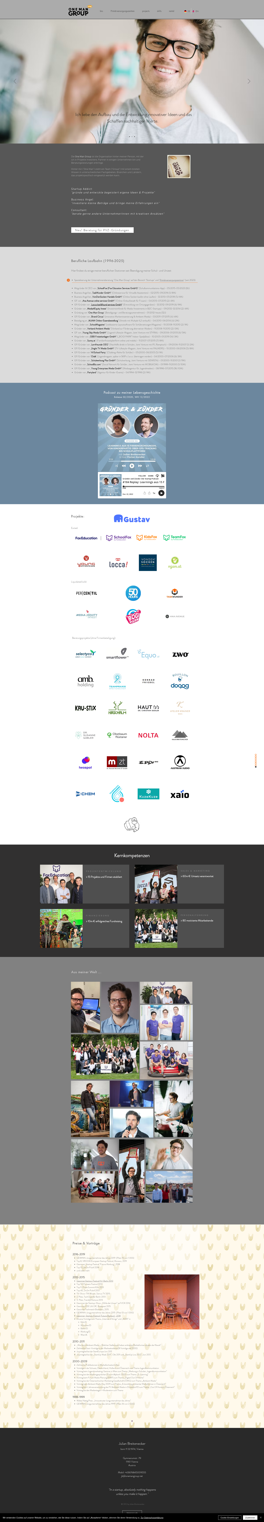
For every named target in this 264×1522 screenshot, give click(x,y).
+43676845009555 (135, 1472)
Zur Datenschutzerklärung (152, 1517)
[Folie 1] (129, 136)
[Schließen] (260, 1517)
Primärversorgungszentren (172, 280)
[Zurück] (15, 81)
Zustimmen (250, 1517)
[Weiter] (249, 81)
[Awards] (132, 1421)
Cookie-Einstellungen (230, 1517)
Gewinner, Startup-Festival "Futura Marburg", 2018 (99, 1315)
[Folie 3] (134, 136)
